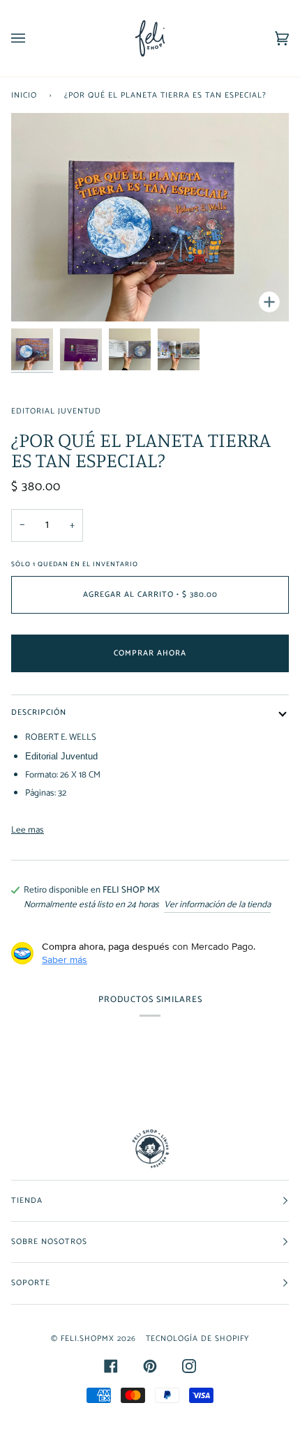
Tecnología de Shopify (197, 1338)
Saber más (64, 959)
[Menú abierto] (32, 38)
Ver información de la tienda (217, 904)
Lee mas (27, 830)
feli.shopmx (87, 1338)
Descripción (38, 712)
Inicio (24, 95)
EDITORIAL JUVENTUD (56, 411)
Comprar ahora (150, 653)
